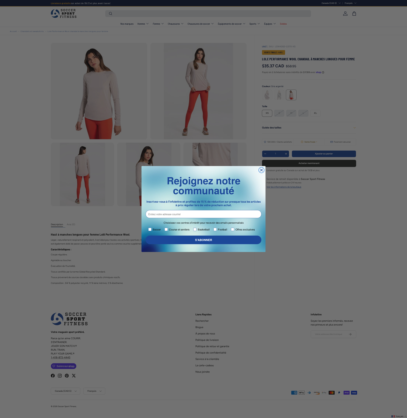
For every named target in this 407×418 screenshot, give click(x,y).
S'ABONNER (203, 240)
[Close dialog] (261, 170)
